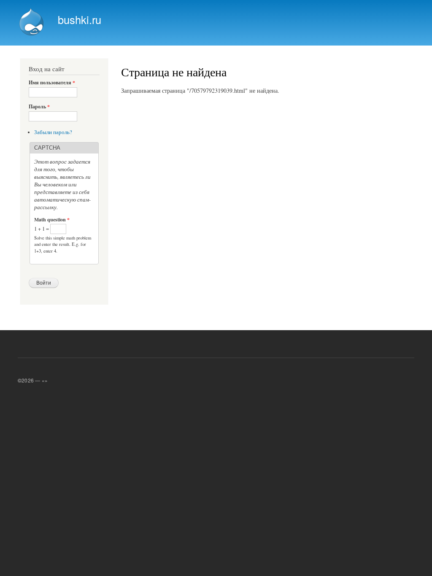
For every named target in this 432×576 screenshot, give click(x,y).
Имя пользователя (52, 82)
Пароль (39, 106)
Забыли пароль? (53, 132)
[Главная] (32, 23)
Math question (52, 219)
